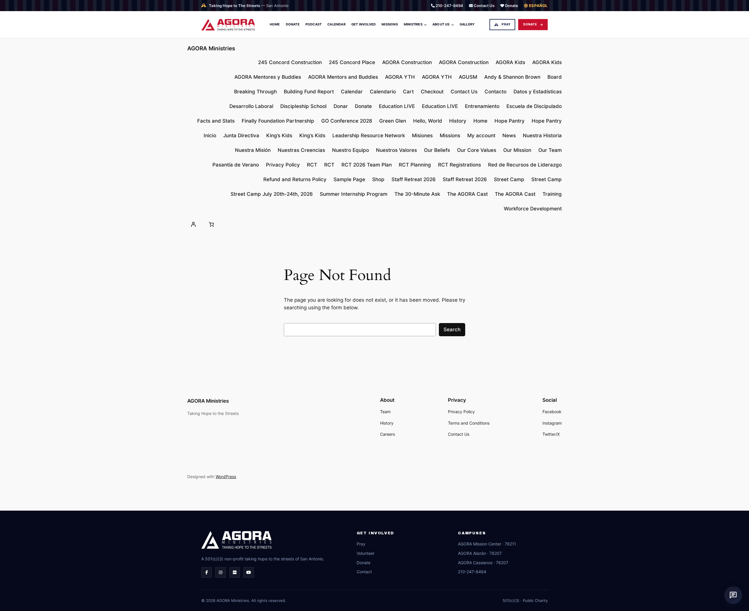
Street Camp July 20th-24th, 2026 (272, 194)
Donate (511, 5)
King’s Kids (279, 135)
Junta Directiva (241, 135)
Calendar (336, 24)
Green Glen (392, 121)
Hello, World (427, 121)
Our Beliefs (437, 150)
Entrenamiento (482, 106)
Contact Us (483, 5)
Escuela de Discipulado (534, 106)
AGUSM (468, 77)
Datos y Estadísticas (537, 92)
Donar (341, 106)
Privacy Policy (283, 165)
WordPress (226, 476)
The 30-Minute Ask (417, 194)
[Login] (193, 224)
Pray (505, 24)
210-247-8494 (449, 5)
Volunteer (365, 553)
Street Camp (509, 179)
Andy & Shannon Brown (512, 77)
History (457, 121)
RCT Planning (415, 165)
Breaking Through (255, 92)
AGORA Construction (407, 62)
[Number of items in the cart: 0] (211, 224)
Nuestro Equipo (350, 150)
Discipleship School (303, 106)
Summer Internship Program (353, 194)
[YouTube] (248, 572)
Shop (378, 179)
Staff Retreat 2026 (413, 179)
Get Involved (363, 24)
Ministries (413, 24)
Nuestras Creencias (301, 150)
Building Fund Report (309, 92)
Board (554, 77)
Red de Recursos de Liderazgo (525, 165)
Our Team (550, 150)
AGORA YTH (400, 77)
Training (552, 194)
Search (452, 329)
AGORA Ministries (211, 48)
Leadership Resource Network (368, 135)
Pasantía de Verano (235, 165)
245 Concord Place (352, 62)
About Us (441, 24)
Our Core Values (476, 150)
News (509, 135)
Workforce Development (533, 209)
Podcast (313, 24)
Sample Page (349, 179)
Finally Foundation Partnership (278, 121)
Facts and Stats (216, 121)
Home (275, 24)
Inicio (210, 135)
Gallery (467, 24)
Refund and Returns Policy (295, 179)
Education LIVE (397, 106)
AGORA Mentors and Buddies (343, 77)
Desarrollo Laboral (251, 106)
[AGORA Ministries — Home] (228, 24)
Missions (390, 24)
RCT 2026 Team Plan (366, 165)
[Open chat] (733, 595)
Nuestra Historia (542, 135)
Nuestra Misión (253, 150)
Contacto (495, 92)
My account (481, 135)
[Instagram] (220, 572)
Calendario (383, 92)
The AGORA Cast (467, 194)
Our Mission (517, 150)
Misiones (422, 135)
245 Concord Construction (290, 62)
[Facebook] (206, 572)
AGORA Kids (510, 62)
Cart (408, 92)
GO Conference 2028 (346, 121)
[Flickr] (234, 572)
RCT (312, 165)
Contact (364, 571)
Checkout (432, 92)
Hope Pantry (509, 121)
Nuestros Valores (396, 150)
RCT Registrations (459, 165)
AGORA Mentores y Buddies (267, 77)
